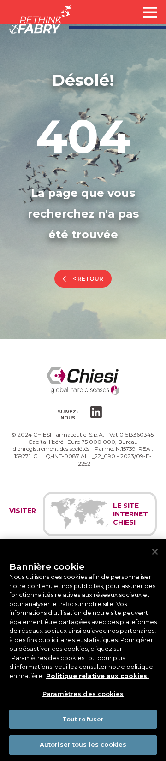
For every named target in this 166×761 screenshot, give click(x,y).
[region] (83, 650)
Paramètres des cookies (83, 693)
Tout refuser (83, 719)
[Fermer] (155, 552)
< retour (88, 278)
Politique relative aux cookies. (97, 675)
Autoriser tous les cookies (83, 744)
